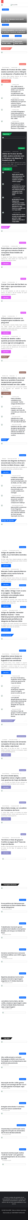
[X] (14, 1216)
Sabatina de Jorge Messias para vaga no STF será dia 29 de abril (18, 420)
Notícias (20, 227)
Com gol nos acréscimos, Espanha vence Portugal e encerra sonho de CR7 (18, 690)
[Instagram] (18, 1216)
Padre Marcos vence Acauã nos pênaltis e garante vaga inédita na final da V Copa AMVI (18, 125)
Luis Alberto (4, 550)
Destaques (5, 9)
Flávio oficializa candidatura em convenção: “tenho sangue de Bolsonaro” (18, 401)
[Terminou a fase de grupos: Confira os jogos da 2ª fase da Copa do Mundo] (2, 709)
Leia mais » (6, 81)
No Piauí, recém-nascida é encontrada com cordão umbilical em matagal (19, 490)
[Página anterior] (24, 49)
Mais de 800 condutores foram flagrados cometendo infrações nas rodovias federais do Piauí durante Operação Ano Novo (18, 511)
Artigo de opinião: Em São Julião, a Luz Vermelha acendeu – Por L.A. (14, 555)
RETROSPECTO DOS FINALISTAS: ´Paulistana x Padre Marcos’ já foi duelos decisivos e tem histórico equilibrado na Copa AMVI (18, 205)
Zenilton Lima (5, 375)
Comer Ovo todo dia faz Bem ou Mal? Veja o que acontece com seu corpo (14, 286)
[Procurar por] (26, 5)
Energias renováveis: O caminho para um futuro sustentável (12, 1108)
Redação (4, 282)
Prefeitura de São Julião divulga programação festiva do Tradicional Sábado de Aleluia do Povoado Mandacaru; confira (18, 431)
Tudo (14, 48)
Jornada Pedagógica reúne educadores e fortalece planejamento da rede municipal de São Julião (18, 115)
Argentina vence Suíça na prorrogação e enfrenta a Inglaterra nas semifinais (11, 658)
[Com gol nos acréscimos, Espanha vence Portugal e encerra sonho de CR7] (2, 686)
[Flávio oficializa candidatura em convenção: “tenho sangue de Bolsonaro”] (2, 396)
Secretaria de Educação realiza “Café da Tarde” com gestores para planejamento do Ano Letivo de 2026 (13, 1156)
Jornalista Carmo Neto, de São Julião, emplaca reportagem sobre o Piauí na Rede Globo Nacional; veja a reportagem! (13, 1004)
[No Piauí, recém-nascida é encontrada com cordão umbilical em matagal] (2, 485)
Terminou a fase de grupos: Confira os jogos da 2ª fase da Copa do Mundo (19, 713)
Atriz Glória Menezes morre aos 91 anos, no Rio (13, 20)
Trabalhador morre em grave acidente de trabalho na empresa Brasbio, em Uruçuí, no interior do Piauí (13, 930)
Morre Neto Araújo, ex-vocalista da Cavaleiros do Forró (13, 809)
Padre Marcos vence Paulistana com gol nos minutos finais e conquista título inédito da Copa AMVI (18, 103)
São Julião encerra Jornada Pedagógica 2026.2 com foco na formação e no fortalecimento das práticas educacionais (18, 91)
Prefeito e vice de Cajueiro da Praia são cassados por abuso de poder (18, 411)
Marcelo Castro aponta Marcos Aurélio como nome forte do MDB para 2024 (13, 573)
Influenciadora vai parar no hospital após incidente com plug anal (12, 320)
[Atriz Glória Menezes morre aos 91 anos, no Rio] (14, 15)
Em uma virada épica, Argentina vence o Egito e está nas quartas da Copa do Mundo (18, 680)
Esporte (18, 134)
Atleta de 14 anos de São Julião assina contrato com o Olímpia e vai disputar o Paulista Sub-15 (13, 72)
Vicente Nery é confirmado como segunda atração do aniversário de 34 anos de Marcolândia (13, 1131)
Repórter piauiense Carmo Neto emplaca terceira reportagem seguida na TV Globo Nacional (12, 979)
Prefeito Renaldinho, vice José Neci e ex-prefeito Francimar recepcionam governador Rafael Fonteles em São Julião (13, 33)
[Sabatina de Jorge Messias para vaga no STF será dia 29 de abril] (2, 416)
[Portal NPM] (14, 5)
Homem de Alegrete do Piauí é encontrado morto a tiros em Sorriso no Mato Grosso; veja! (13, 463)
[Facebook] (10, 1216)
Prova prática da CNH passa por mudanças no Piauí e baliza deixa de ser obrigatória (13, 905)
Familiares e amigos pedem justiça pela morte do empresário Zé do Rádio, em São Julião (19, 480)
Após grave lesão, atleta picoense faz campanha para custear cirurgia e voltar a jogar (18, 177)
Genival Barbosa (5, 67)
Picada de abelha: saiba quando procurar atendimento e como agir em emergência (13, 340)
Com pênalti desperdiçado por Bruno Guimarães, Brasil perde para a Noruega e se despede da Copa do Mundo (19, 702)
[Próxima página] (26, 49)
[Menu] (2, 5)
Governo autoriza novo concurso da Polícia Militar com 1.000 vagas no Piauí (13, 955)
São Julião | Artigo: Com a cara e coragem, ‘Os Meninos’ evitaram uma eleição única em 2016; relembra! (13, 594)
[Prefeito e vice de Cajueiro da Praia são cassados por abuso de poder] (2, 406)
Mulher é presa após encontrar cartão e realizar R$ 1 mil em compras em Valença (18, 500)
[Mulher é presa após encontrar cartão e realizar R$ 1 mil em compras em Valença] (2, 495)
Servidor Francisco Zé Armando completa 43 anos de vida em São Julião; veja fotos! (13, 744)
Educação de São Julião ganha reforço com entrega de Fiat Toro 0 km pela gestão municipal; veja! (13, 1085)
